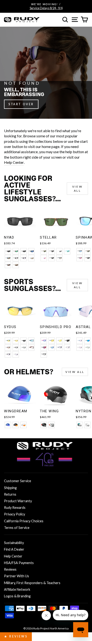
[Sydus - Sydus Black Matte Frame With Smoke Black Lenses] (23, 341)
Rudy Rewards (14, 508)
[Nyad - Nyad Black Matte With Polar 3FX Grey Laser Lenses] (23, 251)
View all (77, 188)
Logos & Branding (17, 596)
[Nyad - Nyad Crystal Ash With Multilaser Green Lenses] (16, 251)
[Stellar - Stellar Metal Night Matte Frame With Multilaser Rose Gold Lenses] (59, 258)
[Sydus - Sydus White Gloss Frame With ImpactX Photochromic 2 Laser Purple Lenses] (16, 354)
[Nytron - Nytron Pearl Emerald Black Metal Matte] (80, 425)
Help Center (14, 162)
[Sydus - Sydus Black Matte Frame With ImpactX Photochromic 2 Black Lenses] (16, 347)
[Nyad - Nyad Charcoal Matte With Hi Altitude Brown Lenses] (8, 265)
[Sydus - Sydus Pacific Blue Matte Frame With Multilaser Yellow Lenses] (8, 341)
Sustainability (14, 543)
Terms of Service (16, 528)
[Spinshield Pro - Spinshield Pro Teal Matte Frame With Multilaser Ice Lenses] (51, 347)
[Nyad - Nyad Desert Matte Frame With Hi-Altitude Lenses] (16, 265)
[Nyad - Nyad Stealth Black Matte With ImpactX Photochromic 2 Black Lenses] (16, 258)
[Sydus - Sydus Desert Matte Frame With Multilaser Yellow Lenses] (16, 341)
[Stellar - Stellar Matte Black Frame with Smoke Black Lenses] (51, 251)
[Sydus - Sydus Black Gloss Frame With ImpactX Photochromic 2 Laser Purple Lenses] (8, 354)
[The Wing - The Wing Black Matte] (44, 425)
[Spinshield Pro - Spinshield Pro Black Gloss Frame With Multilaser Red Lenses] (44, 347)
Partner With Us (16, 576)
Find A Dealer (14, 549)
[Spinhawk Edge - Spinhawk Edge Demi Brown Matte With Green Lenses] (87, 251)
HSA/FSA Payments (19, 563)
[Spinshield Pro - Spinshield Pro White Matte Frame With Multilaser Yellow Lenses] (59, 341)
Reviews (10, 569)
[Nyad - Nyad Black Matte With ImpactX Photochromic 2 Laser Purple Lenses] (23, 258)
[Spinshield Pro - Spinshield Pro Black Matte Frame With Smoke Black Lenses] (67, 341)
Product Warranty (18, 501)
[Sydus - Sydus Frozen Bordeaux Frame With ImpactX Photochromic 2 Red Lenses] (31, 347)
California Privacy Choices (23, 521)
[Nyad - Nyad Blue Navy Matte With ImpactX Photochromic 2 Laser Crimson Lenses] (8, 258)
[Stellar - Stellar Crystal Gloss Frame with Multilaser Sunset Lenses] (44, 258)
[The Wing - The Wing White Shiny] (51, 425)
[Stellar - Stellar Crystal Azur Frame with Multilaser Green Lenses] (67, 251)
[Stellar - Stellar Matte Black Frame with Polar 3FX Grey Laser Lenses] (51, 258)
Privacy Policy (14, 514)
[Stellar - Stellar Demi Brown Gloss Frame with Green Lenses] (44, 251)
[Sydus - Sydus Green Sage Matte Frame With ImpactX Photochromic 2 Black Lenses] (23, 347)
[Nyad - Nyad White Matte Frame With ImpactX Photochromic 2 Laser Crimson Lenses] (31, 258)
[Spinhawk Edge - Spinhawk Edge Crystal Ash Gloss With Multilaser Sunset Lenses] (80, 258)
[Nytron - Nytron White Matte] (87, 425)
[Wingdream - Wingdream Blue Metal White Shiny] (8, 425)
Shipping (10, 488)
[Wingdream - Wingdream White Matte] (23, 425)
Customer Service (17, 481)
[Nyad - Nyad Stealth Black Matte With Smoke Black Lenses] (8, 251)
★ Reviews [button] (16, 636)
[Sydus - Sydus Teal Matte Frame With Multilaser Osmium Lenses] (31, 341)
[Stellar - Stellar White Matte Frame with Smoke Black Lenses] (59, 251)
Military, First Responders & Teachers (32, 583)
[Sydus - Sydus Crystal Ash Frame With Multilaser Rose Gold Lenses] (8, 347)
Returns (10, 494)
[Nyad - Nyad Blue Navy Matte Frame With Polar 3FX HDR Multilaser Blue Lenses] (31, 251)
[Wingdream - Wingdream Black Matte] (16, 425)
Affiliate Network (17, 589)
